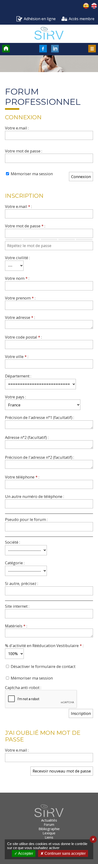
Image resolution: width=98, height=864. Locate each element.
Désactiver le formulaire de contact (42, 666)
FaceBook (43, 48)
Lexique (49, 833)
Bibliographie (49, 829)
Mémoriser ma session (31, 173)
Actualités (49, 820)
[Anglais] (94, 6)
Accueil (6, 48)
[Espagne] (86, 6)
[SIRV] (49, 34)
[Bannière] (49, 64)
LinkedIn (55, 48)
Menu (92, 48)
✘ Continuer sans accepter (63, 853)
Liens (49, 837)
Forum (49, 824)
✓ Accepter (23, 853)
